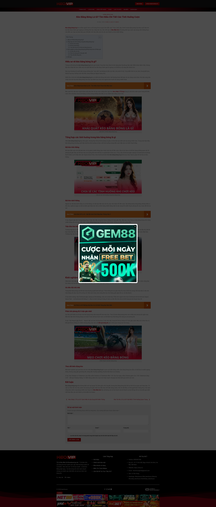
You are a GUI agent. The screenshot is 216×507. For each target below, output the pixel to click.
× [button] (135, 226)
